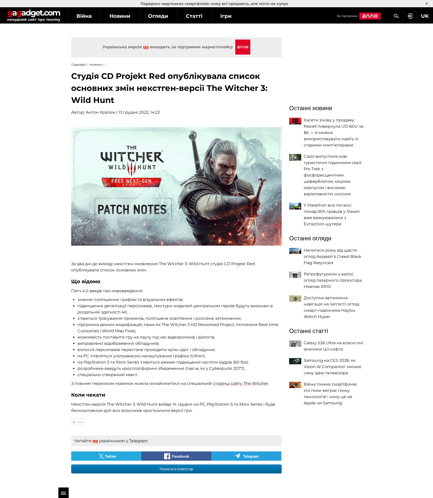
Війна (84, 16)
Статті (194, 16)
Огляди (158, 16)
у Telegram (137, 440)
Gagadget (33, 15)
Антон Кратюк (100, 112)
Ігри (226, 16)
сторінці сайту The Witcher (240, 383)
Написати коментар (176, 469)
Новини (120, 16)
